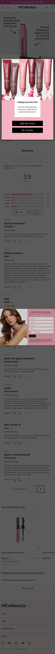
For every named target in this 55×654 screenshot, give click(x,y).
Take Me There (27, 123)
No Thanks (27, 130)
